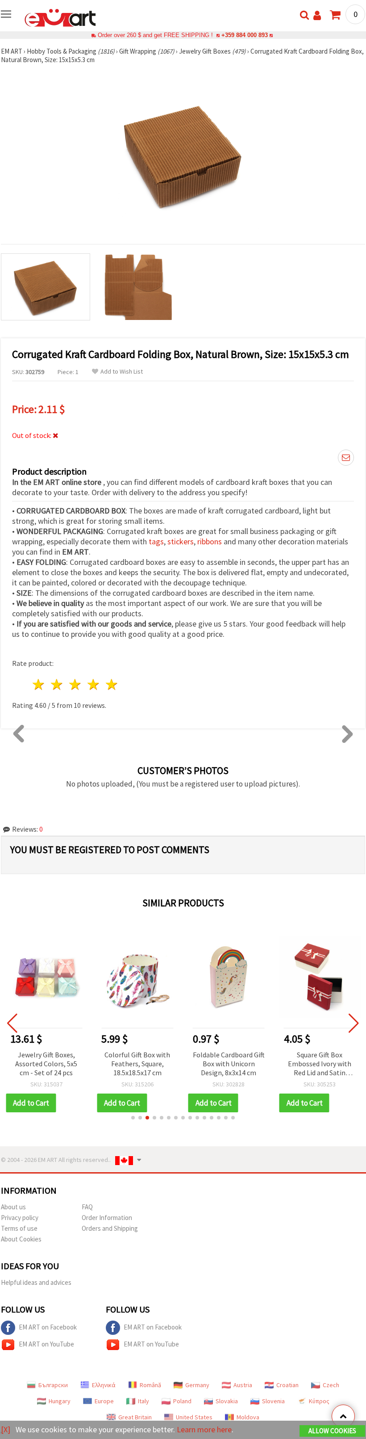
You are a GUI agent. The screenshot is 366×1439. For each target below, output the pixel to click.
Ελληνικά (104, 1385)
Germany (197, 1385)
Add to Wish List (121, 371)
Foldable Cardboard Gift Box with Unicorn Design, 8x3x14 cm (229, 1063)
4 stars (93, 684)
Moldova (248, 1417)
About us (13, 1207)
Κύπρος (319, 1401)
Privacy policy (19, 1217)
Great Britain (135, 1417)
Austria (242, 1385)
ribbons (210, 541)
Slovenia (273, 1401)
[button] (133, 1117)
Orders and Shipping (110, 1228)
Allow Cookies (332, 1430)
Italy (143, 1401)
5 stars (112, 684)
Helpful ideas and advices (36, 1282)
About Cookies (21, 1239)
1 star (39, 684)
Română (150, 1385)
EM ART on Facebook (48, 1327)
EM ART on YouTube (46, 1344)
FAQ (87, 1207)
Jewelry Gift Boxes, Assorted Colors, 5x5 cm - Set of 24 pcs (46, 1063)
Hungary (60, 1401)
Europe (104, 1401)
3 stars (76, 684)
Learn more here (204, 1429)
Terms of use (19, 1228)
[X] (5, 1429)
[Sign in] (317, 15)
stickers (180, 541)
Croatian (287, 1385)
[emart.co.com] (60, 17)
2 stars (57, 684)
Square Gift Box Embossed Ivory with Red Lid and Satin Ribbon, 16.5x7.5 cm (319, 1064)
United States (194, 1417)
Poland (182, 1401)
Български (53, 1385)
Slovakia (227, 1401)
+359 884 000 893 (244, 35)
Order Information (107, 1217)
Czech (331, 1385)
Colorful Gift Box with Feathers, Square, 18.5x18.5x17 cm (137, 1063)
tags (156, 541)
